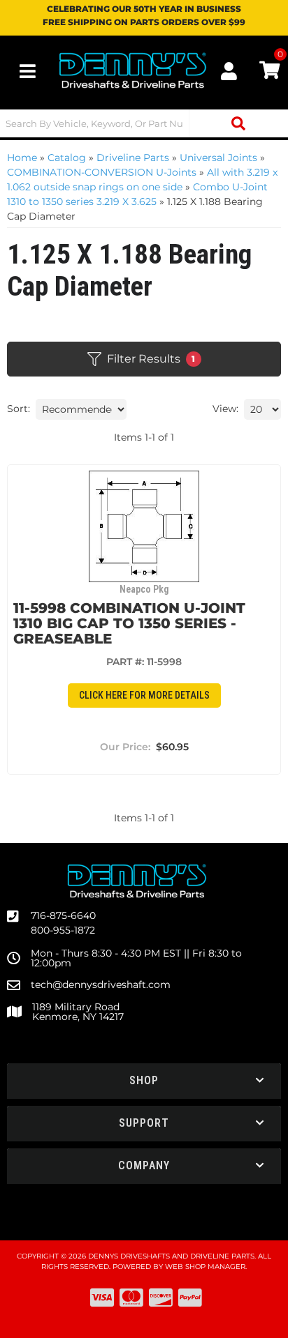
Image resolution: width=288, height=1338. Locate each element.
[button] (144, 123)
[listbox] (81, 409)
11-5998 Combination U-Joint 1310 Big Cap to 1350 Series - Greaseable (129, 623)
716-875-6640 (63, 915)
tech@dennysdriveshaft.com (101, 984)
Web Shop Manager (205, 1266)
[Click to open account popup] (228, 71)
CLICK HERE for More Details (144, 695)
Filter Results (151, 358)
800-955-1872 (63, 930)
